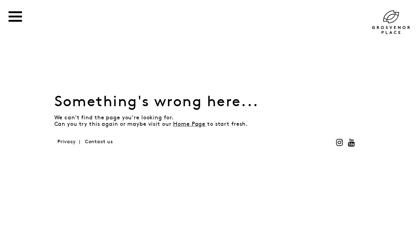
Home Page (189, 124)
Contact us (99, 142)
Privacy (66, 142)
